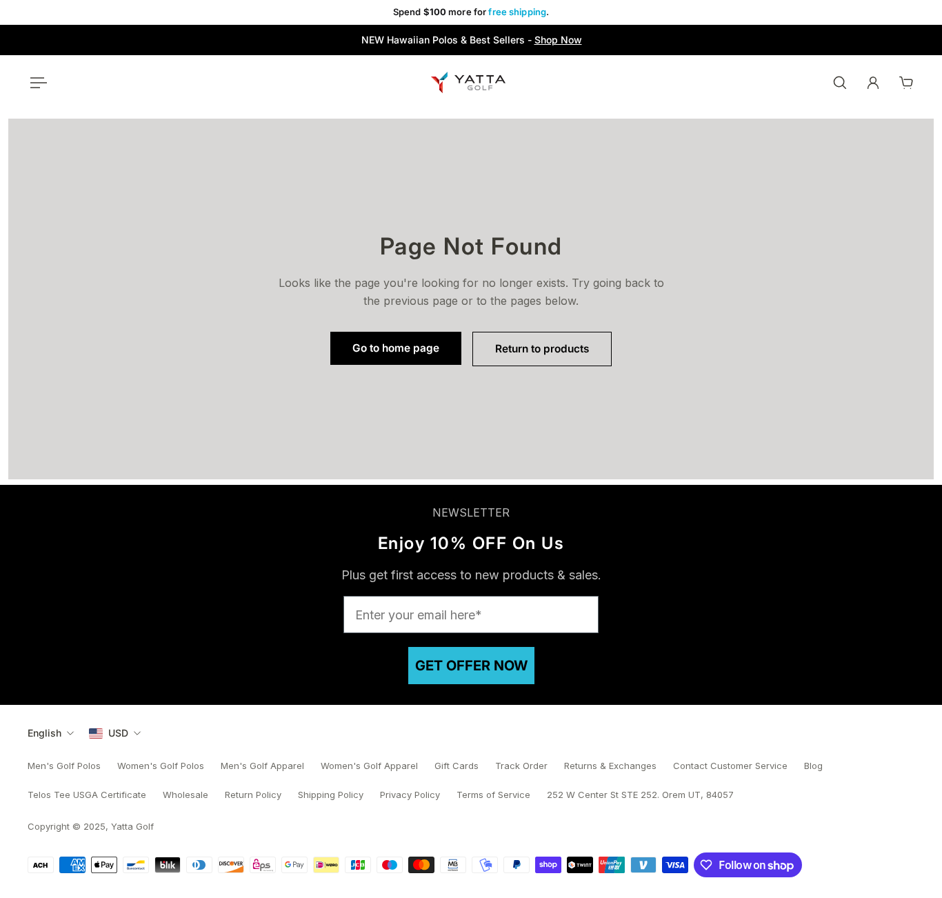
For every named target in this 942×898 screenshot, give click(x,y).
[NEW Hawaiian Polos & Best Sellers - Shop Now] (471, 40)
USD (118, 733)
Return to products (542, 348)
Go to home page (395, 348)
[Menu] (36, 83)
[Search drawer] (839, 83)
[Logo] (468, 82)
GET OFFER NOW (471, 665)
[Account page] (873, 83)
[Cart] (906, 83)
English (44, 733)
